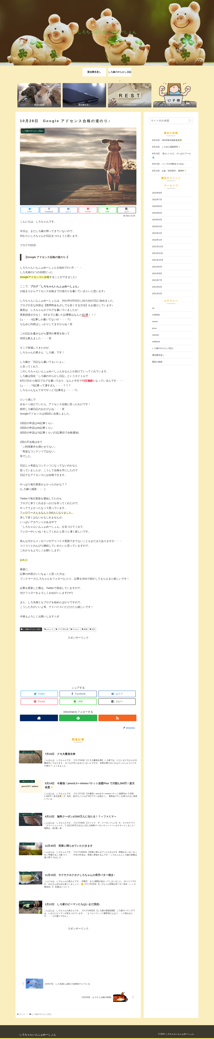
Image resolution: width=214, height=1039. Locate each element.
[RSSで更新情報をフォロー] (117, 718)
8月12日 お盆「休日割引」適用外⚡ (169, 171)
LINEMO (156, 314)
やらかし (75, 629)
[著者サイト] (39, 718)
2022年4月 (157, 219)
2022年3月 (157, 226)
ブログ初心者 (62, 629)
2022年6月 (157, 206)
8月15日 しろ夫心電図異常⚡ (166, 147)
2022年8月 (157, 193)
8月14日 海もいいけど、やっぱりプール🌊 (171, 155)
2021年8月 (157, 273)
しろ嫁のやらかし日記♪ (31, 629)
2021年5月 (157, 287)
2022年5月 (157, 213)
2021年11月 (157, 253)
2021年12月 (157, 246)
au (153, 308)
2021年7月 (157, 280)
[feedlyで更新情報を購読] (78, 718)
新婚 (85, 629)
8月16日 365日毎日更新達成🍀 (167, 140)
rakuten (155, 335)
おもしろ (49, 629)
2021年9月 (157, 266)
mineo (155, 321)
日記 (93, 629)
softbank (156, 341)
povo (154, 328)
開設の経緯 (157, 362)
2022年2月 (157, 233)
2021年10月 (157, 260)
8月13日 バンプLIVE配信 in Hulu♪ (168, 164)
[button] (189, 120)
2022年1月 (157, 240)
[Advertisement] (78, 660)
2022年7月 (157, 199)
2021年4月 (157, 293)
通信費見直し (158, 355)
